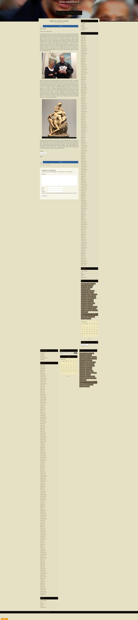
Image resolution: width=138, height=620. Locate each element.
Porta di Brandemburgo (92, 308)
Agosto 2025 (83, 55)
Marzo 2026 (83, 43)
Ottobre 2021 (83, 129)
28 (91, 333)
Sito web (43, 191)
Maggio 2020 (83, 156)
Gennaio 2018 (83, 202)
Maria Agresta (88, 372)
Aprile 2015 (83, 255)
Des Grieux (91, 292)
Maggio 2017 (83, 214)
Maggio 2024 (83, 79)
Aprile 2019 (83, 177)
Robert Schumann (84, 312)
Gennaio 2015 (83, 260)
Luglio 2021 (83, 134)
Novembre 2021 (84, 127)
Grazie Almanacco (84, 28)
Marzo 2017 (83, 218)
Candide (88, 289)
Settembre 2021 (84, 131)
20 (89, 331)
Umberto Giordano (91, 316)
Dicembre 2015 (84, 242)
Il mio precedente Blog (70, 12)
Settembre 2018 (84, 189)
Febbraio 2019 (83, 181)
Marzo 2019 (83, 179)
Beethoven (90, 287)
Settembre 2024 (84, 72)
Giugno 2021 (83, 135)
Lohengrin (89, 303)
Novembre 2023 (84, 89)
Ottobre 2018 (83, 187)
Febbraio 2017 (83, 219)
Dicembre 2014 (84, 261)
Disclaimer (63, 12)
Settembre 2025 (84, 53)
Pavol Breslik (95, 306)
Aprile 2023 (83, 100)
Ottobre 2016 (83, 226)
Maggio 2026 (83, 40)
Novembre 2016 (84, 224)
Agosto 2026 (83, 35)
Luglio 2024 (83, 76)
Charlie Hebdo (91, 290)
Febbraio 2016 (83, 239)
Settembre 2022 (84, 111)
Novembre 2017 (84, 205)
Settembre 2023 (84, 92)
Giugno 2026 (83, 39)
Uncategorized (83, 277)
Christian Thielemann (85, 292)
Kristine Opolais (84, 303)
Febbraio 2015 (83, 258)
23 (96, 331)
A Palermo (83, 26)
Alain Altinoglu (86, 283)
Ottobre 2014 (83, 265)
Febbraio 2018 (83, 200)
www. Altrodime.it (69, 1)
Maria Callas (83, 306)
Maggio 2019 (83, 176)
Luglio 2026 (83, 37)
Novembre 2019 (84, 166)
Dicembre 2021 (84, 126)
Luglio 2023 (83, 95)
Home (58, 12)
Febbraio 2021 (83, 142)
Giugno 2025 (83, 58)
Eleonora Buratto (84, 296)
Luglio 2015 (83, 250)
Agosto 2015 (83, 248)
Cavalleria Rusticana (84, 290)
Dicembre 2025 (84, 48)
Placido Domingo (84, 308)
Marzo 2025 (83, 63)
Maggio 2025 (83, 60)
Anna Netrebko (90, 285)
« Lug (89, 338)
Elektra (88, 294)
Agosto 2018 (83, 190)
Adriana (63, 22)
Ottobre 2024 (83, 71)
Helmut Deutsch (90, 299)
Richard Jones (88, 310)
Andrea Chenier (84, 285)
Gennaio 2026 (83, 47)
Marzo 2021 (83, 140)
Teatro (82, 275)
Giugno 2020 (83, 155)
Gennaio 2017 (83, 221)
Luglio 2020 (83, 153)
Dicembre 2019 (84, 164)
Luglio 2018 (83, 192)
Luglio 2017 (83, 211)
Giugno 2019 (83, 174)
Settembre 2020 (84, 150)
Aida (82, 283)
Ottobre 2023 (83, 90)
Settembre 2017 (84, 208)
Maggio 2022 (83, 118)
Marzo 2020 (83, 160)
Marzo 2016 (83, 237)
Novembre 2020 (84, 147)
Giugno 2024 (83, 77)
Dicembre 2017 (84, 203)
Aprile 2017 (83, 216)
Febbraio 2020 (83, 161)
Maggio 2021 (83, 137)
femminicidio (82, 365)
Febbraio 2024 (83, 84)
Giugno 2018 (83, 193)
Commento (44, 174)
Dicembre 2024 (84, 68)
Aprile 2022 (83, 119)
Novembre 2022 (84, 108)
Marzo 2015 (83, 256)
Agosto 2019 (83, 171)
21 (91, 331)
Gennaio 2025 (83, 66)
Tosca (86, 316)
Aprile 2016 (83, 235)
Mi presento (79, 12)
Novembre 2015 (84, 244)
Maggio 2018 (83, 195)
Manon (93, 303)
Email (43, 189)
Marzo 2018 (83, 198)
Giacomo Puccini (91, 365)
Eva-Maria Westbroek (91, 296)
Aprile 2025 (83, 61)
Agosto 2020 (83, 152)
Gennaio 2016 (83, 240)
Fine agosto (83, 23)
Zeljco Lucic (83, 318)
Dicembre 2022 (84, 106)
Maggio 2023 (83, 98)
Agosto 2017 (83, 210)
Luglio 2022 (83, 114)
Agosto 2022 (83, 113)
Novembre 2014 (84, 263)
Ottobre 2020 (83, 148)
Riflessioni (49, 164)
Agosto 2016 (83, 229)
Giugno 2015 (83, 252)
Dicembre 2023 (84, 87)
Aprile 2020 (83, 158)
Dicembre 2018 (84, 184)
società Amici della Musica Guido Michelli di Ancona (88, 314)
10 (82, 329)
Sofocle (82, 316)
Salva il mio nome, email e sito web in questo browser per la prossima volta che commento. (59, 193)
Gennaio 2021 (83, 143)
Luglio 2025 (83, 56)
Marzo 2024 (83, 82)
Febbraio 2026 (83, 45)
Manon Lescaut (82, 372)
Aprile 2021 (83, 139)
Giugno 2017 (83, 213)
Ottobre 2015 (83, 245)
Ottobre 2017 (83, 206)
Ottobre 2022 (83, 110)
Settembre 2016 (84, 227)
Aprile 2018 (83, 197)
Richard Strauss (94, 310)
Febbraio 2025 (83, 64)
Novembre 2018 (84, 185)
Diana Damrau (83, 294)
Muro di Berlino (89, 306)
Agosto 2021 (83, 132)
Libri (47, 164)
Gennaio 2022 (83, 124)
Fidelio (86, 365)
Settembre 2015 (84, 247)
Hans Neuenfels (84, 299)
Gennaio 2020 (83, 163)
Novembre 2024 (84, 69)
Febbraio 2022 (83, 122)
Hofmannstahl (83, 301)
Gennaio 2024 (83, 85)
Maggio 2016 (83, 234)
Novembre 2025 (84, 50)
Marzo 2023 (83, 101)
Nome (43, 187)
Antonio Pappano (84, 287)
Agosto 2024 (83, 74)
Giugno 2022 (83, 116)
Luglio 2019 (83, 173)
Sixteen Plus (47, 612)
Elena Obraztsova (94, 294)
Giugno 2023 (83, 97)
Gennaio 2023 (83, 105)
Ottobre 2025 (83, 51)
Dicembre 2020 (84, 145)
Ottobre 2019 (83, 168)
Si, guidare (83, 25)
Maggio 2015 (83, 253)
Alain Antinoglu (92, 283)
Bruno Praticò (83, 289)
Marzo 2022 (83, 121)
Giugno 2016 (83, 232)
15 (94, 329)
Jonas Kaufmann (84, 270)
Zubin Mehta (88, 318)
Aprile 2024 (83, 81)
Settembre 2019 (84, 169)
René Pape (83, 310)
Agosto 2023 (83, 93)
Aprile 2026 (83, 42)
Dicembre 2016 (84, 223)
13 (89, 329)
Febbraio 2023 (83, 103)
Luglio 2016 (83, 231)
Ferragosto (83, 29)
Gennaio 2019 (83, 182)
